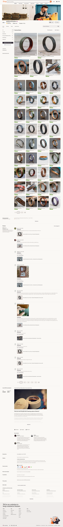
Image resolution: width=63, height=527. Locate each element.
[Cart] (59, 2)
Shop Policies (17, 26)
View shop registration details (22, 485)
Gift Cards (46, 3)
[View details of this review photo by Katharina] (23, 272)
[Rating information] (6, 23)
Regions (59, 525)
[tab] (8, 30)
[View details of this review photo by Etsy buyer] (23, 310)
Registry (41, 3)
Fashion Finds (32, 3)
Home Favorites (26, 3)
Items (3, 26)
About (12, 26)
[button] (51, 22)
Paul (17, 290)
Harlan (18, 357)
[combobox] (28, 2)
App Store (6, 521)
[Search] (51, 2)
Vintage (37, 3)
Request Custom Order (8, 42)
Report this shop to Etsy (6, 53)
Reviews (7, 26)
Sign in (54, 1)
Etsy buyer (18, 303)
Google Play (12, 521)
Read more (36, 221)
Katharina (18, 251)
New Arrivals (20, 3)
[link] (15, 212)
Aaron (18, 228)
